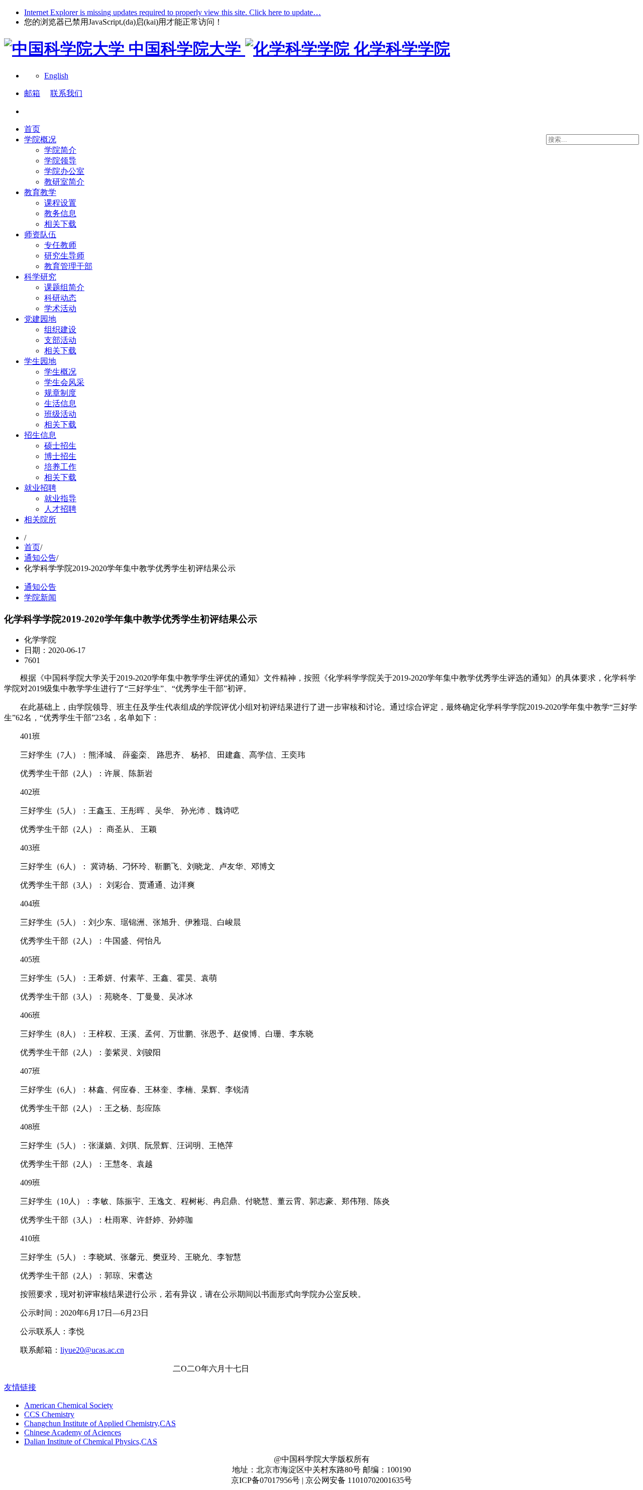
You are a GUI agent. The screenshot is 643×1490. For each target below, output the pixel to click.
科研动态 (60, 298)
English (56, 75)
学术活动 (60, 308)
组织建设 (60, 329)
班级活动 (60, 414)
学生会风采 (64, 382)
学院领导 (60, 160)
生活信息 (60, 403)
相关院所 (40, 519)
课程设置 (60, 203)
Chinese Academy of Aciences (72, 1432)
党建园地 (40, 319)
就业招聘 (40, 488)
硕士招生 (60, 445)
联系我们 (66, 93)
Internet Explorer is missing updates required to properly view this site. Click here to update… (172, 12)
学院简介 (60, 150)
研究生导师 (64, 255)
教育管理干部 (68, 266)
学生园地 (40, 361)
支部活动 (60, 340)
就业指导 (60, 498)
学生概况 (60, 371)
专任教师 (60, 245)
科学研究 (40, 276)
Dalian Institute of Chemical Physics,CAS (90, 1441)
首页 (32, 129)
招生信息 (40, 435)
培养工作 (60, 466)
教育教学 (40, 192)
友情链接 (20, 1387)
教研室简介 (64, 181)
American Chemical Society (68, 1405)
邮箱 (32, 93)
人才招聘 (60, 509)
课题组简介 (64, 287)
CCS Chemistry (49, 1414)
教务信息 (60, 213)
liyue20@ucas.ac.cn (92, 1350)
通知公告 (40, 557)
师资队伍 (40, 234)
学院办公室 (64, 171)
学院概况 (40, 139)
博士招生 (60, 456)
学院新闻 (40, 597)
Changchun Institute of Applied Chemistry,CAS (100, 1423)
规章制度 (60, 393)
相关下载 (60, 224)
